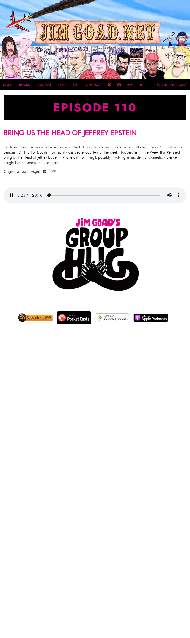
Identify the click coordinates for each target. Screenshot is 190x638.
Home (8, 84)
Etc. (76, 84)
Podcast (44, 84)
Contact (93, 84)
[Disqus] (95, 405)
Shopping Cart (174, 84)
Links (62, 84)
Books (24, 84)
